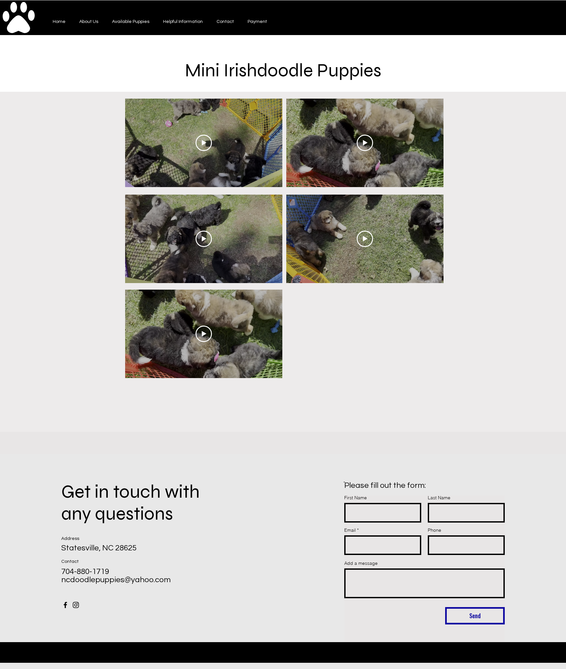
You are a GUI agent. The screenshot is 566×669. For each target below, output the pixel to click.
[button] (130, 21)
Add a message (361, 563)
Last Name (439, 497)
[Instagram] (76, 605)
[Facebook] (65, 605)
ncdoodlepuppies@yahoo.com (116, 580)
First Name (355, 497)
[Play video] (204, 143)
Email (350, 530)
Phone (434, 530)
